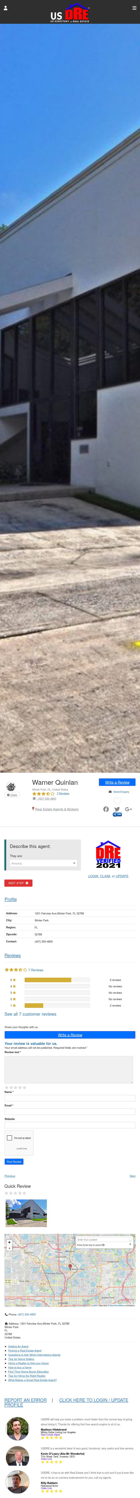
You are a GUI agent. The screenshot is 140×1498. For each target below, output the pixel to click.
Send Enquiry (121, 791)
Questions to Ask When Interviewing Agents (34, 1355)
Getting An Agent (18, 1346)
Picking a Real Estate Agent (24, 1350)
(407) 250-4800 (27, 1314)
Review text (13, 1052)
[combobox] (43, 863)
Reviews (13, 955)
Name (9, 1092)
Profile (11, 899)
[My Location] (103, 1244)
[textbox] (43, 863)
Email (9, 1105)
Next (132, 1176)
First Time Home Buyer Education (28, 1371)
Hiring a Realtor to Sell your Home (28, 1363)
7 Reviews (63, 793)
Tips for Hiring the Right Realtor (26, 1376)
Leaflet (94, 1305)
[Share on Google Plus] (128, 810)
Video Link (46, 1459)
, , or (108, 876)
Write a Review (117, 782)
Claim (13, 795)
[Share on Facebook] (106, 810)
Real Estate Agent (50, 1434)
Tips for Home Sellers (21, 1359)
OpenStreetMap (117, 1305)
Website (10, 1119)
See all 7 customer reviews (30, 1014)
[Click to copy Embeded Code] (117, 814)
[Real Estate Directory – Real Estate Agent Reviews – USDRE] (70, 12)
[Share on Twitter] (117, 810)
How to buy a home (19, 1367)
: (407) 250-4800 (46, 798)
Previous (10, 1176)
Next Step (16, 883)
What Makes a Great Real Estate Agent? (32, 1380)
